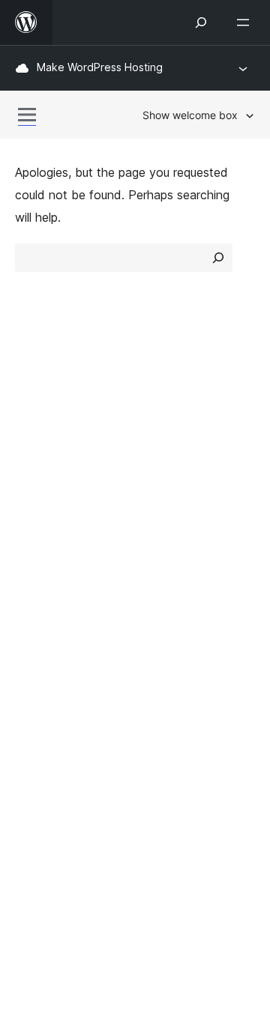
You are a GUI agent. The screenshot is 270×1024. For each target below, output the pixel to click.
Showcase (171, 398)
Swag (165, 606)
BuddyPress (56, 734)
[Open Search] (201, 22)
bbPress (45, 708)
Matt (36, 682)
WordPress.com (66, 655)
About (31, 398)
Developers (46, 579)
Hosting (36, 451)
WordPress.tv (59, 606)
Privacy (35, 477)
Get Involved (178, 527)
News (30, 424)
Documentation (57, 553)
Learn (30, 527)
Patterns (166, 477)
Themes (164, 424)
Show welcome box (190, 115)
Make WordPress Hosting (100, 67)
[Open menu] (246, 22)
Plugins (161, 451)
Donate (170, 579)
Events (161, 553)
